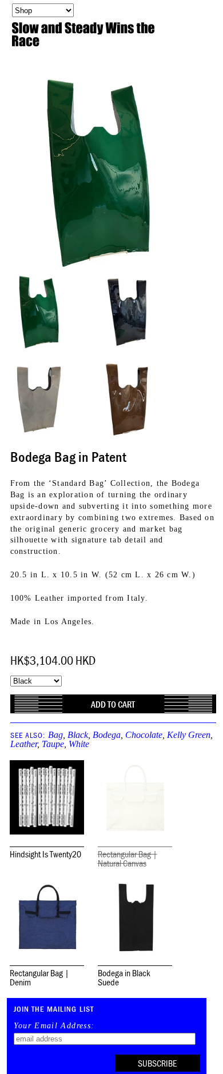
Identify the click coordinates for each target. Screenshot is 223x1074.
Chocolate (143, 735)
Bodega (107, 735)
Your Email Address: (54, 1026)
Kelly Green (188, 735)
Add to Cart (113, 704)
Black (77, 735)
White (79, 744)
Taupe (53, 744)
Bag (55, 735)
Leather (23, 744)
